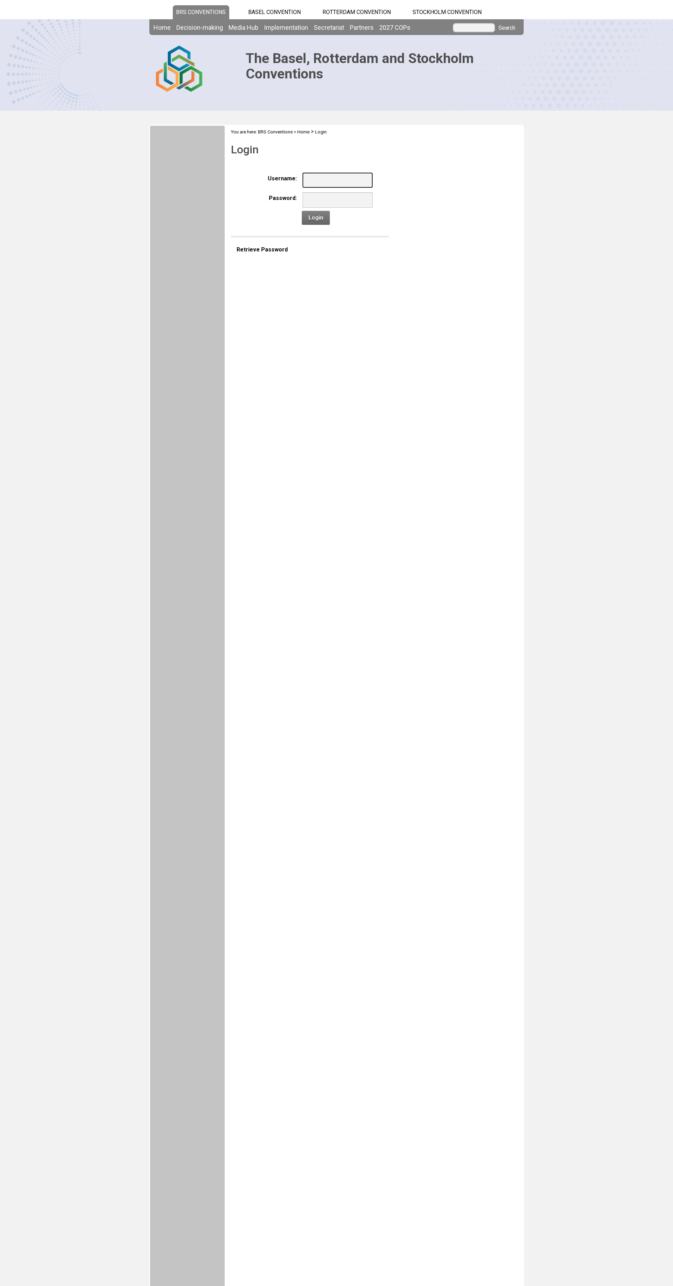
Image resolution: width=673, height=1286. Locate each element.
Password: (283, 198)
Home (303, 131)
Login (321, 131)
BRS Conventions (275, 131)
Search (506, 28)
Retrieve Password (262, 249)
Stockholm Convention (447, 12)
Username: (282, 178)
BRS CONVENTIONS (201, 12)
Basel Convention (274, 12)
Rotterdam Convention (356, 12)
